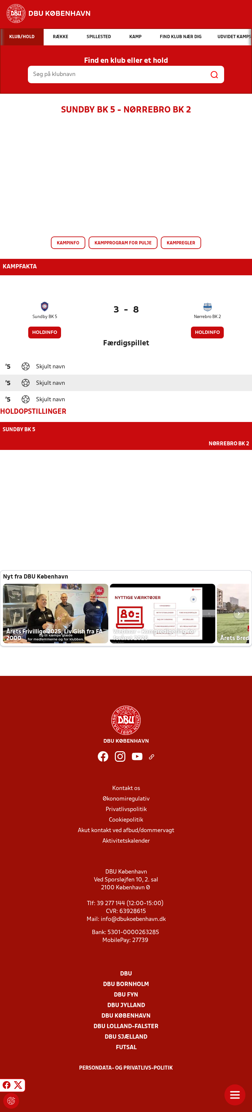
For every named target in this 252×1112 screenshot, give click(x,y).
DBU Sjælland (126, 1037)
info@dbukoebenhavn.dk (133, 919)
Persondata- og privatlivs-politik (126, 1068)
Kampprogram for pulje (123, 243)
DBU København (126, 1016)
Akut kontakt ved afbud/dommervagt (126, 830)
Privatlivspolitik (126, 809)
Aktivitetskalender (126, 841)
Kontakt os (126, 788)
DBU (126, 974)
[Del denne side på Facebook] (6, 1086)
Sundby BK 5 (44, 317)
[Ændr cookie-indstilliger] (11, 1101)
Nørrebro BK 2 (207, 317)
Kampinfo (68, 243)
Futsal (126, 1047)
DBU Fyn (126, 995)
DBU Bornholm (126, 984)
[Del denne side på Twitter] (18, 1086)
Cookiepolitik (126, 820)
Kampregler (181, 243)
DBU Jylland (126, 1005)
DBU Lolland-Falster (126, 1026)
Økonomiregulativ (126, 799)
